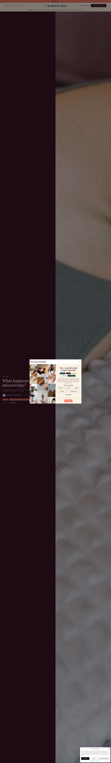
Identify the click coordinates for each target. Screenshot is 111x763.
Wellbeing (62, 373)
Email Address (68, 394)
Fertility (68, 373)
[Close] (80, 362)
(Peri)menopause (72, 375)
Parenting (64, 375)
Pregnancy (74, 373)
